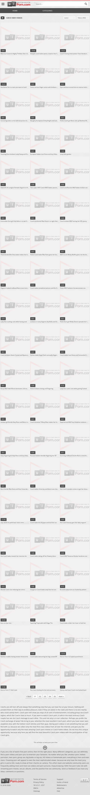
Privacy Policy (38, 782)
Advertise (60, 788)
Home (15, 11)
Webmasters (62, 785)
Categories (47, 11)
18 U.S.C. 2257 (39, 785)
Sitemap (36, 791)
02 (40, 696)
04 (50, 696)
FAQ (58, 791)
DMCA (35, 788)
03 (45, 696)
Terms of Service (39, 779)
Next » (61, 696)
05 (55, 696)
